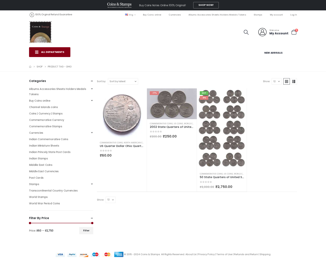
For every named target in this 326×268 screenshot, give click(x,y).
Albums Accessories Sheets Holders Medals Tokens (217, 14)
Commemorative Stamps (45, 126)
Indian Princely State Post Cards (50, 152)
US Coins (178, 123)
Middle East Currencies (44, 171)
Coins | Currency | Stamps (46, 113)
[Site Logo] (40, 32)
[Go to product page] (122, 113)
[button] (246, 32)
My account (276, 14)
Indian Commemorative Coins (48, 139)
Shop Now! (206, 5)
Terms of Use (224, 254)
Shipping (265, 254)
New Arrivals (273, 53)
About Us (190, 254)
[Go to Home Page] (30, 66)
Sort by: (101, 81)
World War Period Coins (44, 203)
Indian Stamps (38, 158)
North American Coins (135, 142)
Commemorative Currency (46, 120)
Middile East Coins (40, 165)
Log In (293, 14)
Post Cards (36, 178)
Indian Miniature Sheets (44, 146)
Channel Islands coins (43, 107)
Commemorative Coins (111, 142)
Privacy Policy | (207, 254)
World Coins (190, 123)
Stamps (258, 14)
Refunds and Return (246, 254)
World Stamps (38, 197)
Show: (266, 81)
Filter (86, 230)
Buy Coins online (152, 14)
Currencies (175, 14)
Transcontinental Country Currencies (53, 190)
